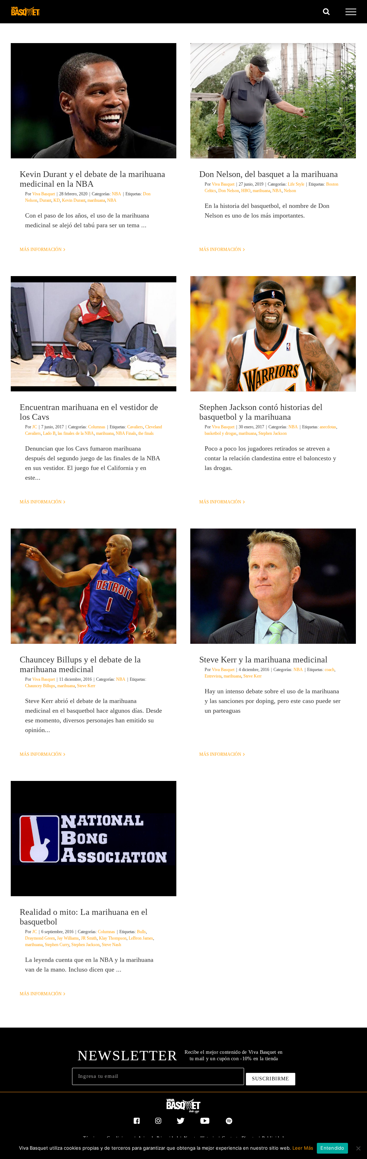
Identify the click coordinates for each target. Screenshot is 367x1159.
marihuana (96, 200)
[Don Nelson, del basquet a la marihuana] (273, 100)
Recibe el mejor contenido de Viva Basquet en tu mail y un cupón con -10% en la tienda (233, 1055)
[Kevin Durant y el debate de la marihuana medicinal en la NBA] (93, 100)
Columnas (96, 426)
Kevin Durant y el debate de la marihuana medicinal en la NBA (92, 178)
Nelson (290, 190)
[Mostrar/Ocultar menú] (351, 12)
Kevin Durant (73, 200)
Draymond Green (40, 938)
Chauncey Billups (40, 685)
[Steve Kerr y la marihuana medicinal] (273, 586)
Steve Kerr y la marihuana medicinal (263, 659)
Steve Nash (111, 944)
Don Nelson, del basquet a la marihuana (268, 174)
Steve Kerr (86, 685)
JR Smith (89, 938)
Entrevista (213, 676)
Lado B (49, 433)
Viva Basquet (43, 193)
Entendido (332, 1148)
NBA (116, 193)
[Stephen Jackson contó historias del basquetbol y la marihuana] (273, 333)
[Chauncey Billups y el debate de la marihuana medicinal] (93, 586)
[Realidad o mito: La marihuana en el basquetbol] (93, 838)
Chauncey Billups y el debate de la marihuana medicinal (80, 664)
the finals (146, 433)
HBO (246, 190)
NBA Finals (126, 433)
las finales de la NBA (76, 433)
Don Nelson (228, 190)
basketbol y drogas (221, 433)
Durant (45, 200)
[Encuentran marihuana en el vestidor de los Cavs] (93, 333)
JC (34, 426)
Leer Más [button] (302, 1148)
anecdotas (328, 426)
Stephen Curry (57, 944)
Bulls (141, 931)
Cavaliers (135, 426)
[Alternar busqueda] (326, 11)
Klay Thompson (113, 938)
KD (56, 200)
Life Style (296, 184)
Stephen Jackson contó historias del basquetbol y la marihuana (261, 412)
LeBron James (141, 938)
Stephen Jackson (272, 433)
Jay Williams (68, 938)
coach (329, 669)
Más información (41, 249)
